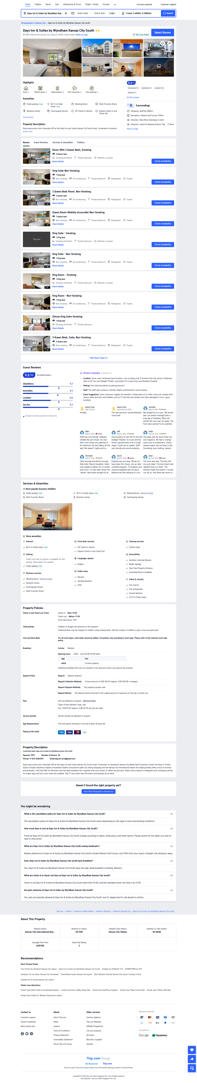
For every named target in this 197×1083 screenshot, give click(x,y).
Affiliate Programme (94, 1026)
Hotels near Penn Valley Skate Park (75, 990)
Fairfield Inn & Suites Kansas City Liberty (37, 980)
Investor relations (93, 1017)
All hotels (90, 1035)
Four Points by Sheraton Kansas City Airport (39, 969)
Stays (27, 4)
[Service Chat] (192, 1068)
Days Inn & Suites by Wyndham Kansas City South (58, 30)
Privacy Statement (61, 1035)
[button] (115, 4)
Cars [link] (57, 4)
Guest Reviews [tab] (41, 142)
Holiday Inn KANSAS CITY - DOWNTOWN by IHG (122, 969)
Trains (48, 4)
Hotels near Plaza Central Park (132, 990)
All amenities (28, 117)
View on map (132, 129)
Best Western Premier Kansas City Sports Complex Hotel (117, 974)
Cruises (106, 4)
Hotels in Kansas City (121, 911)
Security (89, 1044)
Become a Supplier (94, 1039)
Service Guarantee (28, 1022)
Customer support (28, 1017)
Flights (38, 4)
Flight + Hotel (91, 4)
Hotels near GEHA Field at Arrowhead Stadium (40, 990)
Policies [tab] (81, 142)
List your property (93, 1031)
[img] (52, 58)
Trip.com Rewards (93, 1022)
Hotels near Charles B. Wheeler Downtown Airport (41, 995)
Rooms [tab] (26, 142)
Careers (57, 1026)
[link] (144, 4)
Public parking (32, 493)
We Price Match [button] (142, 34)
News (56, 1022)
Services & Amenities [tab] (63, 142)
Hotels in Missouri (103, 911)
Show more (27, 131)
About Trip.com (60, 1017)
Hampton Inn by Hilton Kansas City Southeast (40, 974)
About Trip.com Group (63, 1044)
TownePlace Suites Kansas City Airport (76, 974)
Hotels (68, 911)
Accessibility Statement (63, 1039)
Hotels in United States (83, 911)
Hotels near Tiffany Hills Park (159, 990)
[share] (192, 1059)
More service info (28, 1026)
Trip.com (59, 911)
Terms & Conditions (62, 1031)
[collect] (192, 1050)
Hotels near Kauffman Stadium (105, 990)
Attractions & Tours (72, 4)
